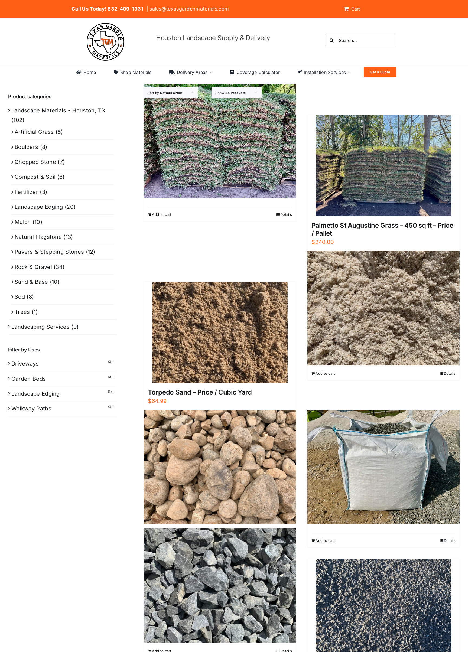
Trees (22, 312)
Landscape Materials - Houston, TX (58, 110)
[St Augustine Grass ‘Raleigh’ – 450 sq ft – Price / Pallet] (220, 141)
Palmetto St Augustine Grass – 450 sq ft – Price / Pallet (382, 229)
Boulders (26, 147)
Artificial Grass (34, 132)
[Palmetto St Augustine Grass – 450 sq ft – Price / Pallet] (383, 165)
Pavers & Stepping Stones (49, 252)
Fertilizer (26, 192)
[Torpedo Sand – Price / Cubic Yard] (220, 332)
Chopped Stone (35, 162)
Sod (20, 297)
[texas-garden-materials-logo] (106, 25)
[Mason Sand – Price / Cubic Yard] (383, 308)
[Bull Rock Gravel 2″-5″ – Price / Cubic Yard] (220, 467)
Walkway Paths (31, 408)
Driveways (25, 363)
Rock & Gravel (33, 267)
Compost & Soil (35, 177)
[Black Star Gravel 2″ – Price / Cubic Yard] (220, 585)
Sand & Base (31, 282)
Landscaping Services (40, 327)
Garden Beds (28, 379)
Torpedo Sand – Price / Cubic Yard (200, 392)
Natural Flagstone (38, 237)
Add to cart (161, 214)
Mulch (23, 222)
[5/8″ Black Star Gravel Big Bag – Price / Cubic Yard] (383, 467)
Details (286, 214)
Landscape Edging (39, 207)
